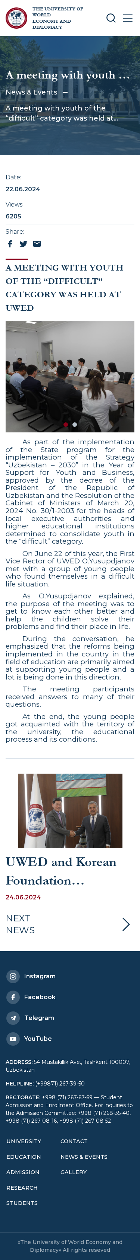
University (23, 1141)
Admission (23, 1172)
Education (23, 1157)
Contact (74, 1141)
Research (22, 1187)
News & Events (31, 92)
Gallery (73, 1172)
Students (22, 1203)
